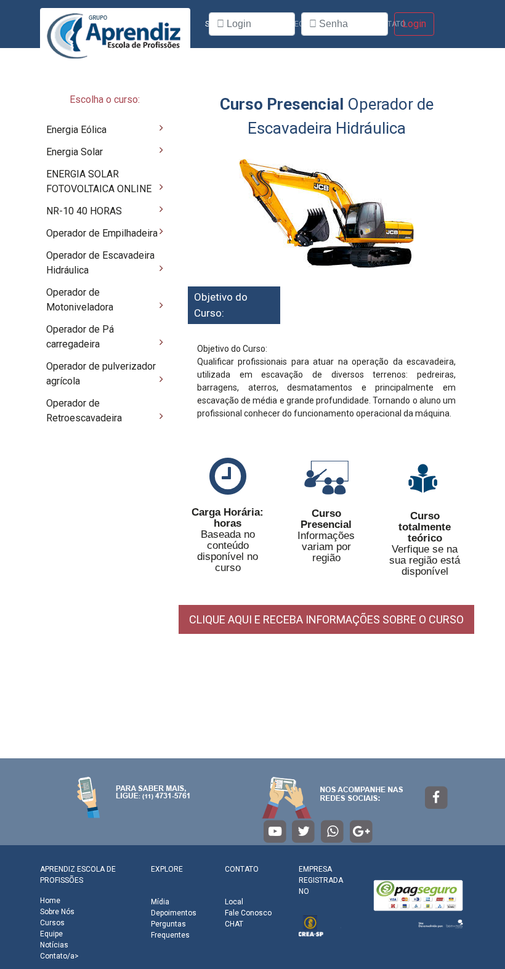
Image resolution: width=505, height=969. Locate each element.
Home (50, 900)
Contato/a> (59, 956)
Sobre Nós (57, 911)
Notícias (54, 945)
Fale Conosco (248, 913)
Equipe (51, 934)
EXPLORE (167, 869)
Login (414, 24)
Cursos (52, 922)
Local (234, 902)
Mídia (160, 902)
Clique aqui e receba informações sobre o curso (326, 619)
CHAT (234, 924)
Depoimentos (173, 913)
